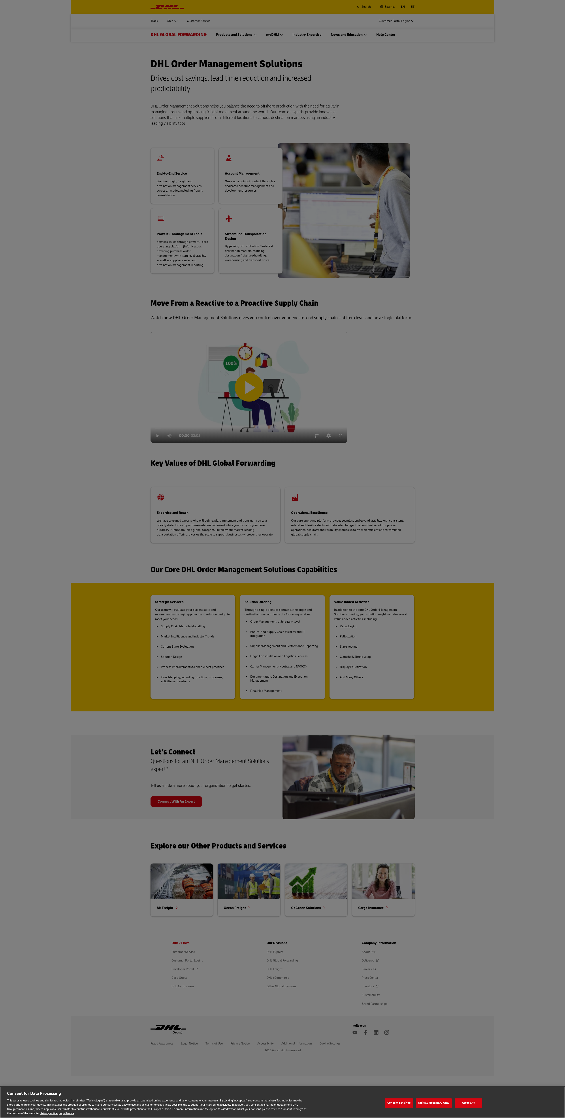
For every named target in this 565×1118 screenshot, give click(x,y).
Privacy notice (49, 1113)
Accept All (468, 1103)
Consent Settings (399, 1103)
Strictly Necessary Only (433, 1103)
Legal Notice (66, 1113)
